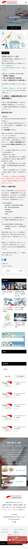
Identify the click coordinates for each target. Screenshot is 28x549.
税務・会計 (5, 52)
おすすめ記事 (20, 376)
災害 (11, 266)
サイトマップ (5, 532)
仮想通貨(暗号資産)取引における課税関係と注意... (20, 293)
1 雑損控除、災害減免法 (8, 88)
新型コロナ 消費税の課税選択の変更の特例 (20, 325)
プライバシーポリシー (19, 529)
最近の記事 (7, 376)
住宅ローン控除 (6, 266)
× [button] (26, 537)
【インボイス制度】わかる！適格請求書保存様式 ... (8, 309)
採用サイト (16, 532)
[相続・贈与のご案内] (14, 467)
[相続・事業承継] (14, 478)
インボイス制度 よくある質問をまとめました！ (8, 325)
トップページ (5, 529)
